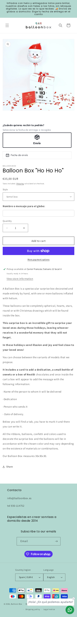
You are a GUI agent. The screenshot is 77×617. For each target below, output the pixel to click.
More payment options (39, 259)
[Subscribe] (56, 541)
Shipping (20, 183)
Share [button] (9, 466)
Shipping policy (32, 609)
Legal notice (49, 609)
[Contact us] (70, 610)
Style (5, 189)
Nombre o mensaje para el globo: (24, 206)
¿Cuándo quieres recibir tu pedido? (23, 125)
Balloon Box (16, 604)
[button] (7, 25)
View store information (20, 278)
